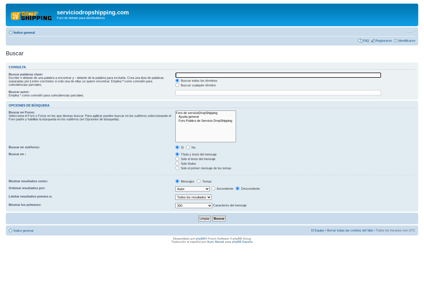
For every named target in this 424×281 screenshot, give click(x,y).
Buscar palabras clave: (26, 74)
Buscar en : (17, 154)
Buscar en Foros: (22, 112)
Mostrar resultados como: (28, 181)
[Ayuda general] (205, 117)
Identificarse (406, 40)
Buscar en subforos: (24, 147)
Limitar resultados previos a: (30, 196)
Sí (182, 147)
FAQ (366, 40)
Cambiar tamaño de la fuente (411, 31)
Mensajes (187, 181)
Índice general (24, 32)
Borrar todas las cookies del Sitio (350, 230)
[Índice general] (32, 14)
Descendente (250, 188)
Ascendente (224, 188)
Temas (206, 181)
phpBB (200, 238)
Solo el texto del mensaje (197, 159)
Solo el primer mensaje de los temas (205, 168)
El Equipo (317, 230)
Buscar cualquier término (198, 85)
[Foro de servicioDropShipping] (205, 113)
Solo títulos (188, 163)
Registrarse (384, 40)
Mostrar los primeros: (25, 204)
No (193, 147)
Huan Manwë (215, 241)
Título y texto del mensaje (198, 154)
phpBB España (242, 241)
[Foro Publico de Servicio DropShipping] (205, 121)
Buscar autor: (19, 92)
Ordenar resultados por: (27, 188)
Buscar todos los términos (198, 80)
